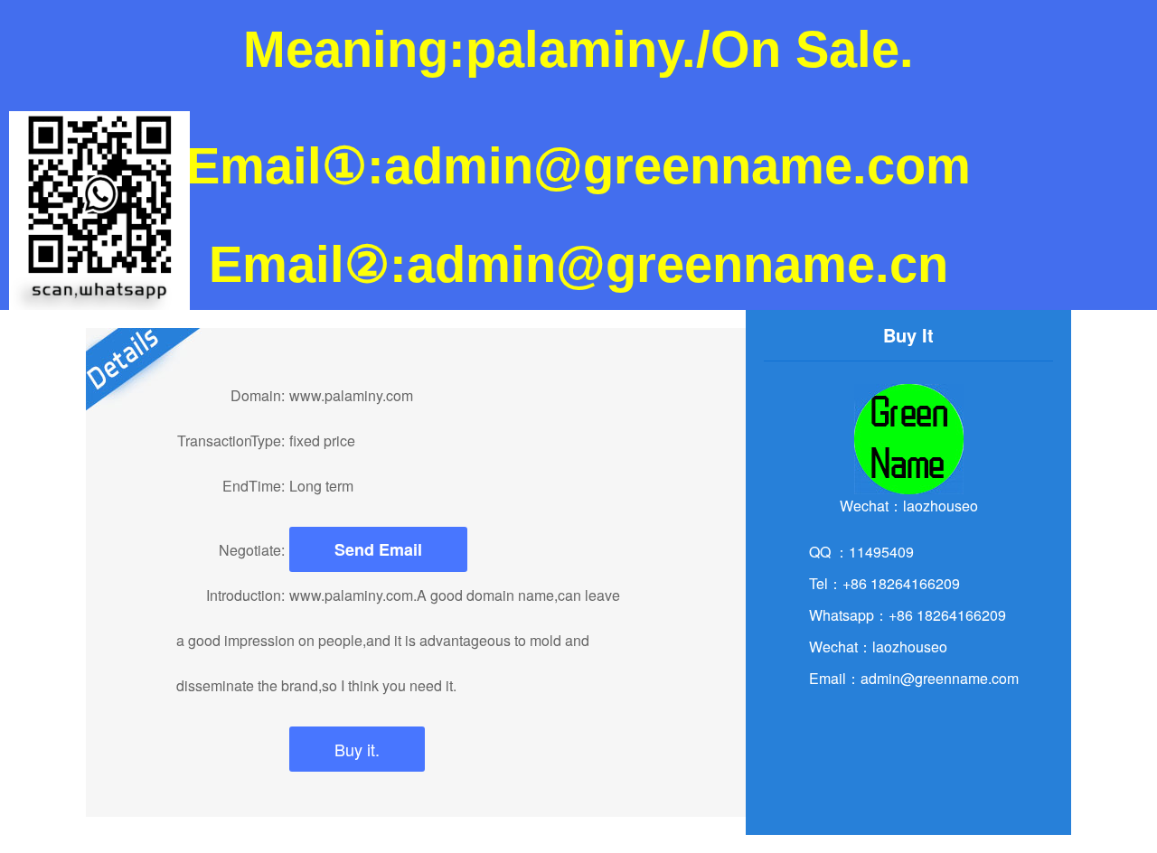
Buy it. (357, 749)
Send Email (378, 549)
